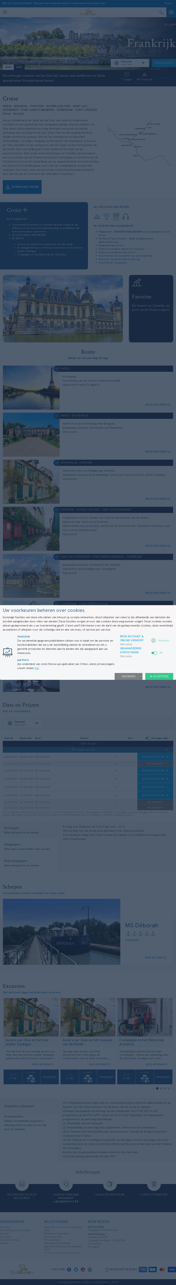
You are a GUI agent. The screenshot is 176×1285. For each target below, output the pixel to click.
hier (37, 668)
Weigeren (128, 676)
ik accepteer (159, 676)
